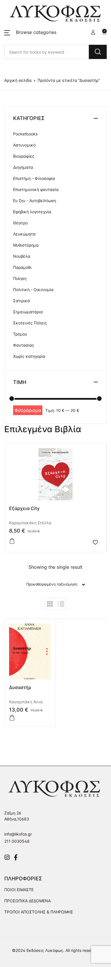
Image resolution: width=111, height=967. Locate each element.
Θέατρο (20, 222)
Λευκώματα (24, 233)
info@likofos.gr (18, 834)
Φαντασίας (23, 345)
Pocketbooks (25, 133)
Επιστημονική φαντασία (36, 189)
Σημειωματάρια (28, 311)
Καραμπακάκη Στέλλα (30, 522)
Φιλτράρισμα (28, 410)
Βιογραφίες (23, 156)
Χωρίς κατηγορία (29, 356)
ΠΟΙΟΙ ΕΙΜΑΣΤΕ (19, 889)
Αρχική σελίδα (18, 80)
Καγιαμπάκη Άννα (26, 701)
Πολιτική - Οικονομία (33, 289)
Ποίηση (19, 278)
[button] (30, 32)
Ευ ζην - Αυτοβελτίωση (34, 200)
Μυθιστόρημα (26, 245)
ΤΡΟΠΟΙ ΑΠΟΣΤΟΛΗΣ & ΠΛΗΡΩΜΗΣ (38, 911)
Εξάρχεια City (24, 508)
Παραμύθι (22, 267)
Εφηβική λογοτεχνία (32, 211)
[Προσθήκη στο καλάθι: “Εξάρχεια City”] (12, 541)
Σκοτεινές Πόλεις (30, 322)
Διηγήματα (23, 167)
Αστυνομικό (24, 145)
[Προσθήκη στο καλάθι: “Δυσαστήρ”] (12, 718)
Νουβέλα (21, 256)
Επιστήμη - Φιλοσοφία (34, 178)
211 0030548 (17, 841)
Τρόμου (20, 334)
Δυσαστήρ (20, 687)
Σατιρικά (21, 300)
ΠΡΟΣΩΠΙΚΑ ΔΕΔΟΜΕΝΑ (27, 900)
